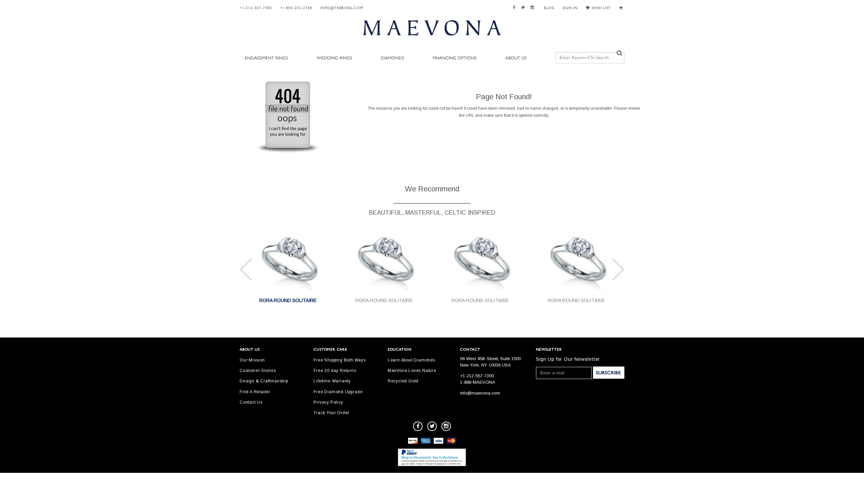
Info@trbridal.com (341, 8)
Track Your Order (331, 412)
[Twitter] (524, 7)
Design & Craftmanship (264, 381)
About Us (515, 58)
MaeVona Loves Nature (412, 370)
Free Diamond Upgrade (338, 391)
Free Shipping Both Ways (340, 360)
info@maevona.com (480, 393)
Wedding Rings (334, 58)
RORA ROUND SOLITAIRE (288, 300)
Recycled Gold (403, 381)
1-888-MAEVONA (477, 382)
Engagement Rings (266, 58)
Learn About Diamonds (411, 360)
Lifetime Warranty (332, 381)
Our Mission (252, 360)
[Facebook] (515, 7)
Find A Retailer (255, 391)
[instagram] (446, 426)
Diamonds (392, 58)
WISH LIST (601, 8)
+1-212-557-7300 (256, 8)
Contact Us (251, 402)
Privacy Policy (328, 402)
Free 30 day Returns (335, 370)
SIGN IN (570, 8)
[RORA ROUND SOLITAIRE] (288, 264)
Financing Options (455, 58)
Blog (549, 8)
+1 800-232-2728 (296, 8)
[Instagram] (533, 7)
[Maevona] (432, 27)
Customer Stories (258, 370)
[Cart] (621, 8)
